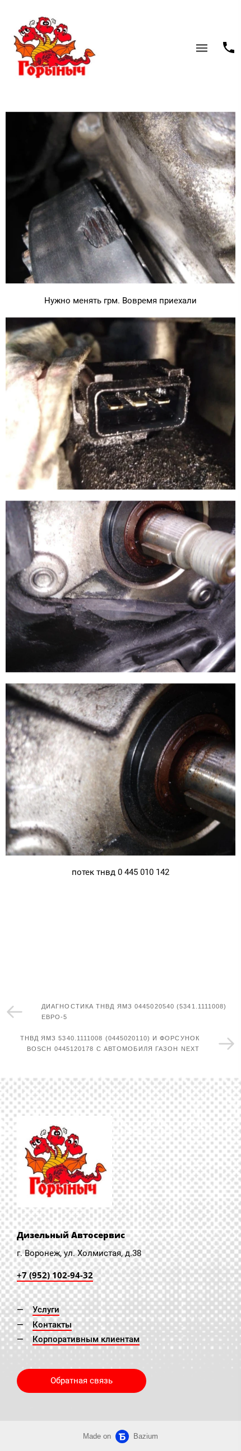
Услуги (46, 1310)
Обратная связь (81, 1381)
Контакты (52, 1325)
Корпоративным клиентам (86, 1339)
